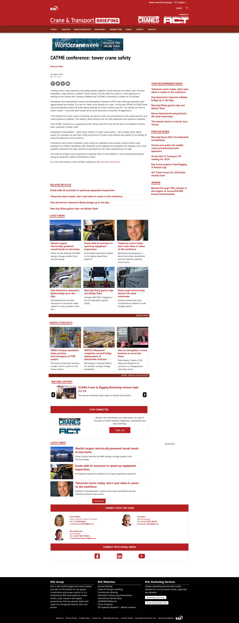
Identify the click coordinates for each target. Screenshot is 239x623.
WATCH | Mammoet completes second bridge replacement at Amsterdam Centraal (98, 355)
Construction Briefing (108, 592)
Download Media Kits (157, 603)
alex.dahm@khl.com (151, 524)
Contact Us (96, 618)
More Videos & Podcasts (134, 375)
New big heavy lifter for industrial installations (169, 138)
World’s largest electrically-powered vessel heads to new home (65, 246)
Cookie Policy (84, 618)
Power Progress (105, 604)
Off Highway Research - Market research (117, 607)
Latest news (57, 215)
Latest (54, 29)
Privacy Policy (71, 618)
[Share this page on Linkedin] (63, 83)
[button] (145, 394)
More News (142, 315)
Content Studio (127, 618)
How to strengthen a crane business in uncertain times (132, 353)
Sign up (119, 430)
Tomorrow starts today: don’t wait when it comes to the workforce (86, 196)
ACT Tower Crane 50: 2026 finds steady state (168, 174)
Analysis (66, 29)
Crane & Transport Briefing (110, 589)
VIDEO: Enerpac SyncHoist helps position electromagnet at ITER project (65, 355)
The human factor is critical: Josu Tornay (169, 123)
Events (139, 29)
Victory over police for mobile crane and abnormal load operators (167, 148)
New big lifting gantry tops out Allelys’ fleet (74, 208)
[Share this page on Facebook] (53, 83)
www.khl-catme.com (110, 162)
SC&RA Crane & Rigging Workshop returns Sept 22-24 (108, 389)
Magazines (100, 29)
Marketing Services (156, 597)
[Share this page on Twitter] (58, 83)
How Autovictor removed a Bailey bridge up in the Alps (80, 202)
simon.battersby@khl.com (85, 538)
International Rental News (110, 598)
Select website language (160, 2)
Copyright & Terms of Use (145, 618)
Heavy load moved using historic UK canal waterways (131, 293)
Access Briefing (105, 586)
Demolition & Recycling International (115, 595)
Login (179, 8)
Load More (99, 501)
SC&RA (128, 29)
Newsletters (116, 29)
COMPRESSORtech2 (107, 601)
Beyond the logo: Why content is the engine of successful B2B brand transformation (169, 191)
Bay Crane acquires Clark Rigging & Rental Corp (169, 166)
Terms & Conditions (166, 618)
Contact (152, 29)
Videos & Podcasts (82, 29)
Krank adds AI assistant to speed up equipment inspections (82, 190)
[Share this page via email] (68, 83)
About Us (60, 618)
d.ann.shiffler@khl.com (84, 524)
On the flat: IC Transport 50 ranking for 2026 (166, 158)
